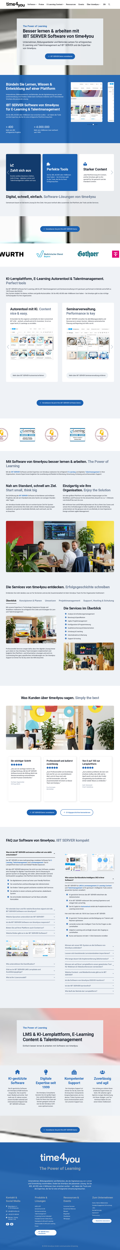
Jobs (93, 1208)
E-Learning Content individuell (43, 1216)
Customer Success (69, 1206)
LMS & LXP (38, 1206)
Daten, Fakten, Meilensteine (100, 1203)
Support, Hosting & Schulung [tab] (98, 600)
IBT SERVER (15, 472)
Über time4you (93, 4)
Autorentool (85, 906)
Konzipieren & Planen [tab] (30, 600)
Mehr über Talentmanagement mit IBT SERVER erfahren (85, 374)
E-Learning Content (55, 4)
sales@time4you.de (13, 1211)
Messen (66, 1211)
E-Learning (72, 472)
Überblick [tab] (11, 600)
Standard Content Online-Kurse (43, 1218)
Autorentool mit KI (40, 1209)
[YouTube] (11, 1224)
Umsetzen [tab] (50, 600)
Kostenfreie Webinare (70, 1209)
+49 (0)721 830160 (13, 1214)
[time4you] (16, 4)
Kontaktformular (97, 1210)
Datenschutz (96, 1215)
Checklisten (67, 1216)
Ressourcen (71, 4)
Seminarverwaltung (40, 1211)
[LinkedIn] (7, 1224)
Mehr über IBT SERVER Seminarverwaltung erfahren (31, 375)
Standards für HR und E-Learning (44, 1221)
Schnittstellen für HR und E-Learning (45, 1223)
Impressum (95, 1213)
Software (31, 4)
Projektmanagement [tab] (69, 600)
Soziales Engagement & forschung (102, 1205)
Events (81, 4)
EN (104, 4)
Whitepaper (67, 1218)
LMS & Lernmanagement (88, 886)
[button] (88, 124)
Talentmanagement (92, 472)
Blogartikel (66, 1213)
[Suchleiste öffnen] (110, 4)
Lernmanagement (37, 862)
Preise (41, 4)
